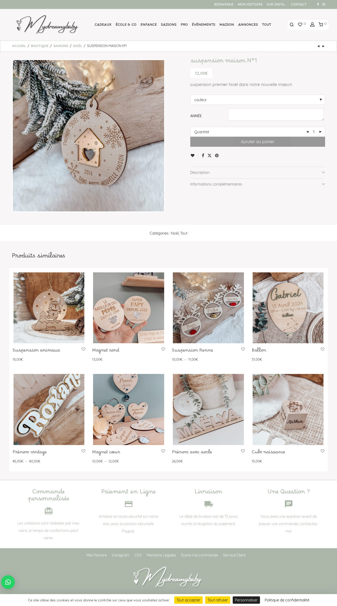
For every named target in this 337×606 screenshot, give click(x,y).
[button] (8, 582)
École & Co (126, 25)
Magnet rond (105, 351)
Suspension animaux (36, 351)
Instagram (120, 555)
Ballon (259, 351)
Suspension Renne (192, 351)
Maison (226, 25)
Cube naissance (268, 453)
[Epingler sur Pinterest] (217, 155)
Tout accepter (188, 600)
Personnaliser (246, 600)
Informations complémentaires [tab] (216, 184)
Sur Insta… (277, 5)
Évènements (203, 25)
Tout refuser (217, 600)
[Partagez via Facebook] (203, 155)
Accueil (19, 46)
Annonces (248, 25)
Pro (184, 25)
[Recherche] (291, 25)
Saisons (169, 25)
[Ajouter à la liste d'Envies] (194, 156)
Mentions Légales (161, 555)
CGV (138, 555)
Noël (77, 46)
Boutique (39, 46)
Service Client (234, 555)
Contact (299, 5)
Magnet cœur (106, 453)
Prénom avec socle (192, 453)
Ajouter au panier (257, 141)
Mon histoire (250, 5)
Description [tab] (200, 172)
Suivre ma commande (199, 555)
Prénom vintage (30, 453)
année (196, 115)
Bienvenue (224, 5)
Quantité (201, 132)
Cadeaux (103, 25)
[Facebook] (318, 4)
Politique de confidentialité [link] (287, 600)
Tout (266, 25)
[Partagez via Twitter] (209, 155)
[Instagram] (323, 4)
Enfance (149, 25)
